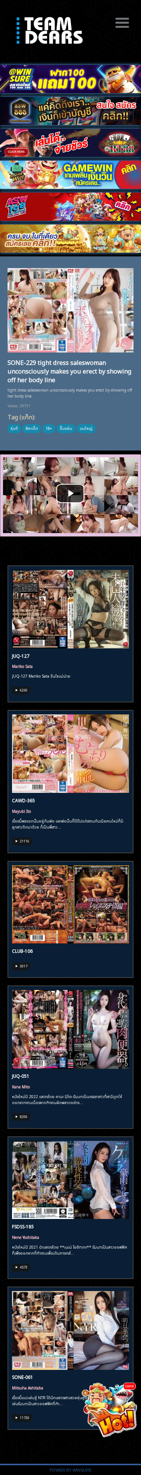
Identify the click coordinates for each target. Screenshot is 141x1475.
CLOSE (129, 1386)
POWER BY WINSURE (71, 1470)
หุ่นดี (14, 428)
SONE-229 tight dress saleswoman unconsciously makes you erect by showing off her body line (70, 370)
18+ (48, 428)
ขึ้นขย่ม (66, 428)
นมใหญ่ (86, 428)
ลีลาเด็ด (32, 428)
